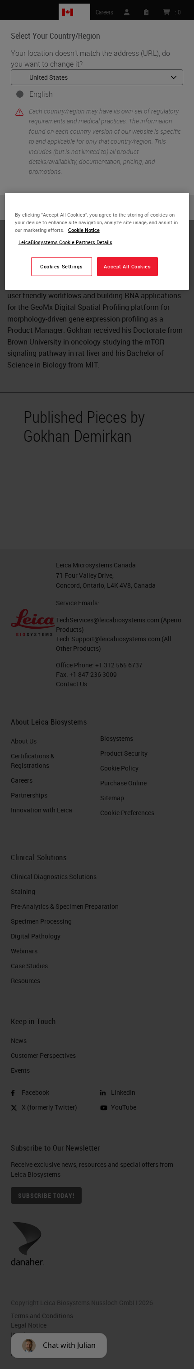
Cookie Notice (84, 230)
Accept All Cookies (127, 266)
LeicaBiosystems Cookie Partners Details (65, 242)
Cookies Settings (61, 266)
